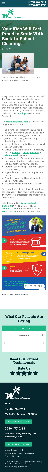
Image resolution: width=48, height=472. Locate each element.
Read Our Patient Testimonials (24, 360)
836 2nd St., (21, 414)
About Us (17, 450)
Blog (11, 77)
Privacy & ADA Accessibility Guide (23, 462)
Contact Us (30, 453)
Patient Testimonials (13, 453)
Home (4, 77)
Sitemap (28, 464)
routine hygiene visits (17, 121)
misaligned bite (31, 152)
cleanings (21, 113)
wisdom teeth (11, 155)
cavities (16, 152)
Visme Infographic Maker (19, 294)
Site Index (16, 456)
